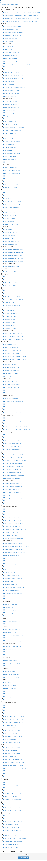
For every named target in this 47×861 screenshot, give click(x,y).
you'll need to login (28, 855)
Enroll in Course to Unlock (23, 857)
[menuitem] (0, 2)
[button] (0, 1)
